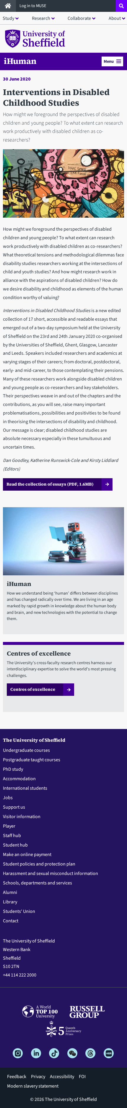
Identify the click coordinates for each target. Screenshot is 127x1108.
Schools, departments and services (37, 883)
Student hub (15, 845)
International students (25, 788)
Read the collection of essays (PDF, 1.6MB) (50, 484)
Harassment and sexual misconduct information (50, 873)
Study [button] (8, 18)
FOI (82, 1076)
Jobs (8, 797)
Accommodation (19, 778)
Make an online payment (27, 854)
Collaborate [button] (79, 18)
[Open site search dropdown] (121, 6)
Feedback (16, 1076)
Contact (10, 921)
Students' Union (19, 911)
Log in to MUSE (33, 6)
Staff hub (12, 835)
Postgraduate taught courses (31, 760)
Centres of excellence (32, 689)
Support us (14, 807)
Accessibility (62, 1076)
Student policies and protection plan (39, 864)
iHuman (20, 61)
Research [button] (41, 18)
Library (10, 902)
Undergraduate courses (26, 750)
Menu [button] (109, 61)
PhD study (13, 769)
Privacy (38, 1076)
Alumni (10, 892)
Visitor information (21, 816)
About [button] (115, 18)
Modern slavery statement (32, 1086)
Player (9, 826)
